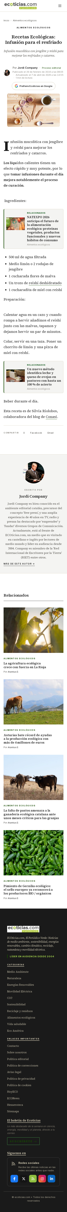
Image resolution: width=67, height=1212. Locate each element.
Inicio (6, 20)
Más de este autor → (19, 563)
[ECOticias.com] (21, 5)
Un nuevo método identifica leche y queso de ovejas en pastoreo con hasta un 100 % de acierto (44, 376)
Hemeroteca (15, 1105)
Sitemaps (13, 1111)
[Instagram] (42, 1178)
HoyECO (12, 1092)
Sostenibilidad (16, 1004)
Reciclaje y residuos (20, 1011)
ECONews (13, 1098)
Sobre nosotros (17, 1052)
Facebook (36, 432)
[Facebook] (14, 1178)
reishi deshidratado (45, 283)
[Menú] (59, 5)
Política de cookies (19, 1085)
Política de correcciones (22, 1065)
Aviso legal (14, 1072)
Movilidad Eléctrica (19, 991)
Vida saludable (16, 1024)
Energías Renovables (20, 985)
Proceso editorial (51, 68)
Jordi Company (28, 67)
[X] (23, 1178)
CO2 (9, 998)
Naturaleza (14, 978)
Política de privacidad (21, 1079)
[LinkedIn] (51, 1178)
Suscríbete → (23, 1141)
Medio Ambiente (18, 972)
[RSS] (33, 1178)
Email (51, 432)
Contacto (13, 1046)
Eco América (15, 1031)
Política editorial (18, 1059)
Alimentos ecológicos (25, 20)
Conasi (51, 416)
